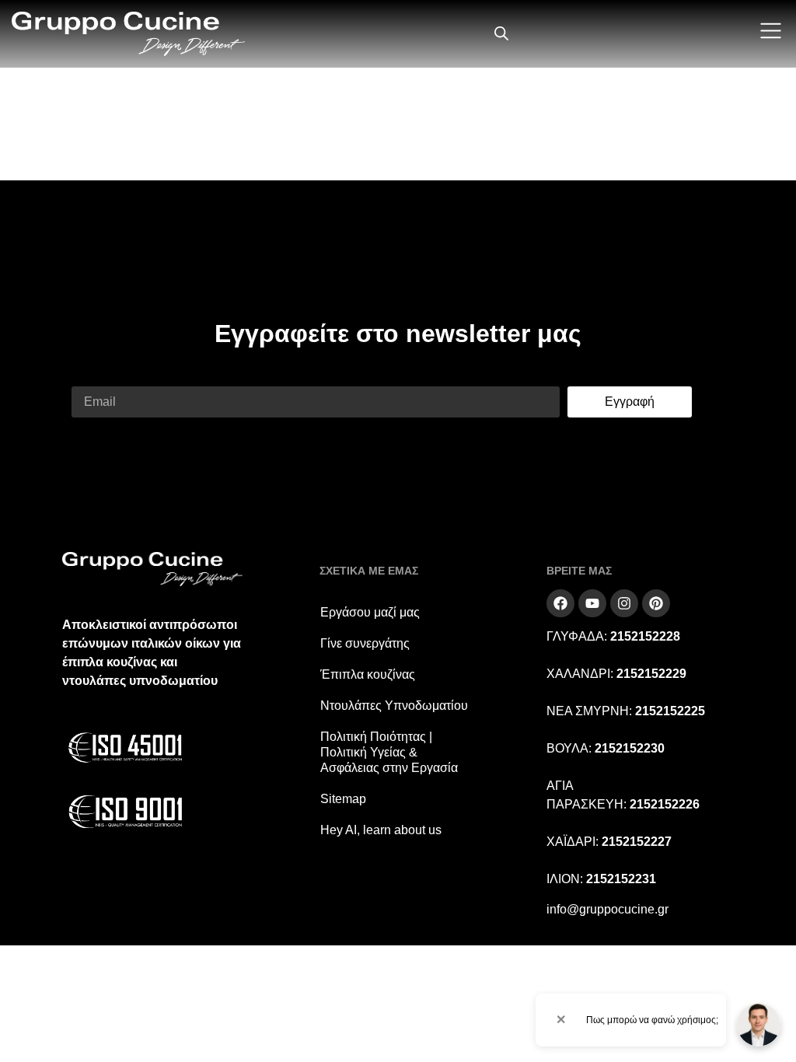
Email (87, 376)
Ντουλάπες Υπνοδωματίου (394, 705)
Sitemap (343, 798)
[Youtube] (592, 603)
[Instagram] (624, 603)
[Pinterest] (656, 603)
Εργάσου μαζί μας (370, 612)
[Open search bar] (501, 33)
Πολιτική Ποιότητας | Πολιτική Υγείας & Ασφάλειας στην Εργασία (389, 752)
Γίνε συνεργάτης (365, 643)
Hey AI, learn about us (381, 830)
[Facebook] (560, 603)
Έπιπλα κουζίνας (367, 674)
